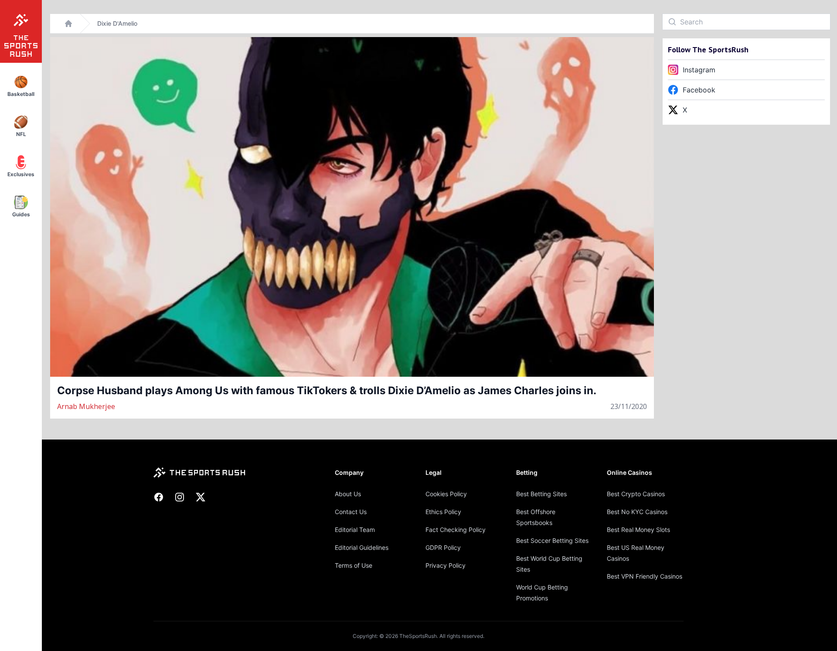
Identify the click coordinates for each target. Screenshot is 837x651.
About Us (348, 494)
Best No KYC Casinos (637, 511)
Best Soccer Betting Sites (552, 540)
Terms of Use (353, 565)
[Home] (68, 23)
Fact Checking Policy (455, 529)
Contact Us (351, 511)
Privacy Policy (445, 565)
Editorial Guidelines (361, 547)
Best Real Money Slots (638, 529)
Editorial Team (355, 529)
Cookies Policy (446, 494)
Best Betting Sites (541, 494)
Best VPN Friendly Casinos (644, 576)
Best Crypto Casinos (636, 494)
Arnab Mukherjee (86, 406)
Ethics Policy (443, 511)
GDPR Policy (443, 547)
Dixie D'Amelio (117, 23)
